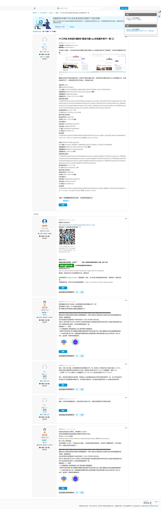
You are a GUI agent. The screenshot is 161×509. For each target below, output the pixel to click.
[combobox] (79, 8)
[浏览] (34, 8)
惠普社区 (35, 13)
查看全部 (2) (66, 201)
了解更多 (71, 27)
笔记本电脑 (43, 13)
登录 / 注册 (124, 8)
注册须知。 (156, 506)
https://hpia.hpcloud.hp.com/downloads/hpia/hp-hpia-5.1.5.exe (77, 225)
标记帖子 (44, 59)
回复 (63, 205)
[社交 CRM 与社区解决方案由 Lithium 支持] (147, 502)
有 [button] (77, 292)
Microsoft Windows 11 (86, 198)
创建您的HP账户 (60, 27)
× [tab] (156, 11)
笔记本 (51, 13)
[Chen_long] (44, 221)
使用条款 (150, 506)
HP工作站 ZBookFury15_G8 (71, 198)
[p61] (44, 39)
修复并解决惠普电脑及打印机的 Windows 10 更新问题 (140, 31)
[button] (126, 36)
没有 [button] (82, 292)
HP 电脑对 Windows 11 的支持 (133, 19)
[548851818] (44, 303)
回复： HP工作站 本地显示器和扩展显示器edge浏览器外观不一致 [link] (72, 13)
